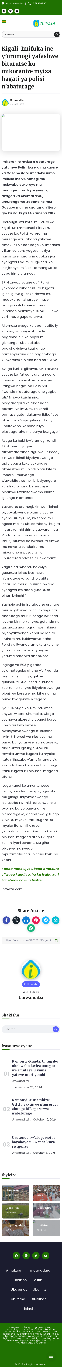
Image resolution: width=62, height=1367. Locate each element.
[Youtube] (16, 11)
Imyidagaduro (16, 1225)
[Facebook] (4, 11)
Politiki (42, 1190)
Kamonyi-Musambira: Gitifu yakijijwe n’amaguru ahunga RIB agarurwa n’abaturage (35, 1106)
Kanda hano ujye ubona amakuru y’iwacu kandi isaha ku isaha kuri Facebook (30, 874)
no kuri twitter (31, 880)
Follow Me (31, 984)
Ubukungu (44, 1207)
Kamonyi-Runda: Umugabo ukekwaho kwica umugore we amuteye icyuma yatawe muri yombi (35, 1068)
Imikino (43, 1225)
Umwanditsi (17, 100)
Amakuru (12, 1190)
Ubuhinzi (12, 1207)
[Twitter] (10, 11)
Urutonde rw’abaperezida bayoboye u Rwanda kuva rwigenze (33, 1142)
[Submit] (57, 34)
